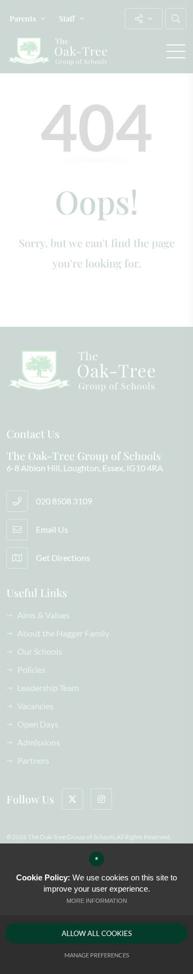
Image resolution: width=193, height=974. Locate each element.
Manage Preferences (96, 955)
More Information (96, 901)
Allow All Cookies (97, 933)
